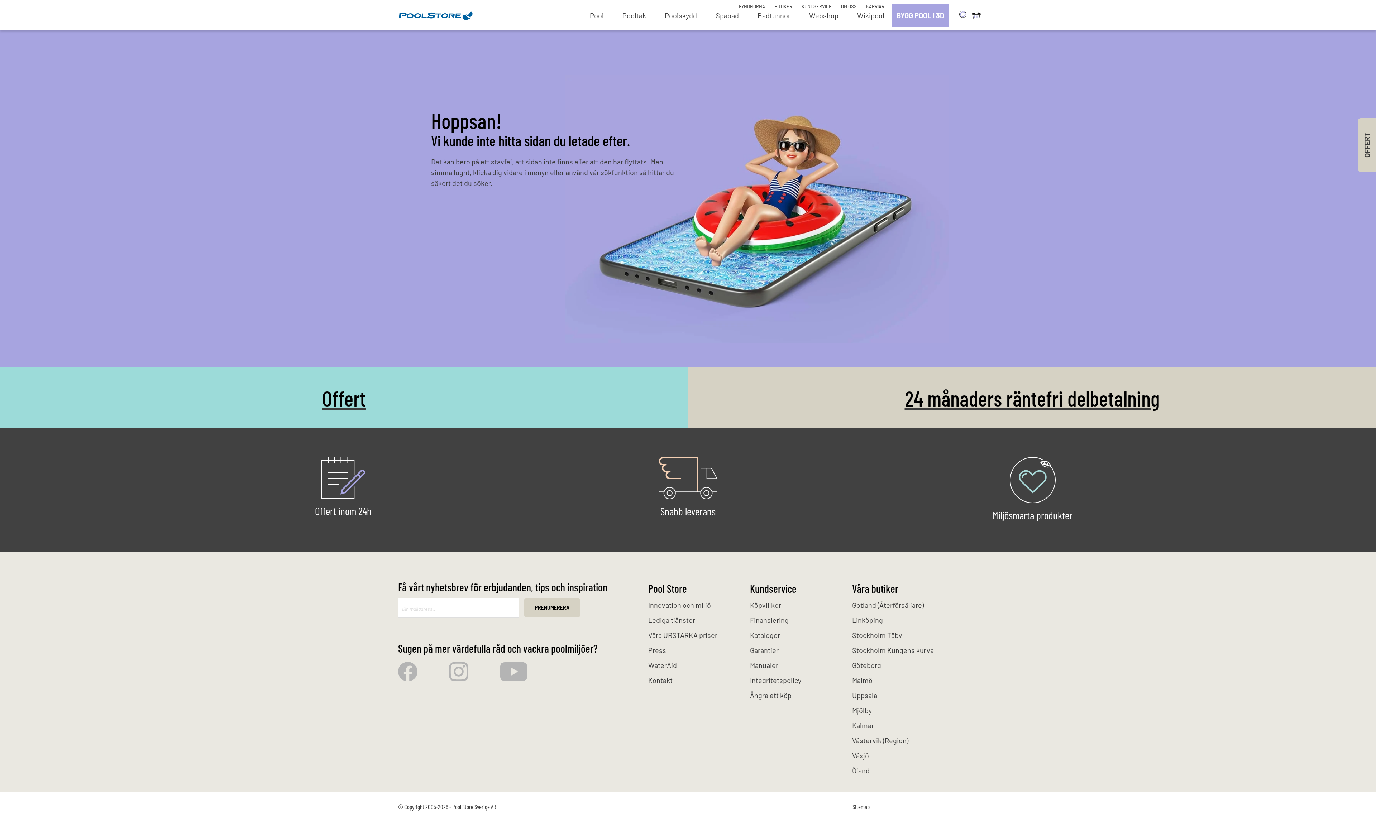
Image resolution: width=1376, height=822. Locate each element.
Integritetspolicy (775, 680)
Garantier (764, 650)
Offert (344, 398)
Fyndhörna (752, 6)
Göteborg (866, 665)
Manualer (764, 665)
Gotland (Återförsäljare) (888, 605)
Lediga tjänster (671, 620)
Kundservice (817, 6)
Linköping (867, 620)
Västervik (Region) (880, 740)
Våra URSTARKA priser (682, 635)
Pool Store (667, 588)
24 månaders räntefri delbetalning (1032, 398)
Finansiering (769, 620)
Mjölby (862, 710)
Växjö (860, 755)
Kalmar (863, 725)
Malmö (862, 680)
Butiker (783, 6)
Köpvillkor (765, 605)
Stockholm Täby (877, 635)
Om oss (849, 6)
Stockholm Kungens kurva (893, 650)
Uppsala (864, 695)
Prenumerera (552, 608)
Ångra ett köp (771, 695)
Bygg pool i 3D (920, 15)
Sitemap (861, 806)
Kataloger (765, 635)
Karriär (875, 6)
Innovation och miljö (679, 605)
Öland (861, 770)
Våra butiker (875, 588)
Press (657, 650)
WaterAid (662, 665)
